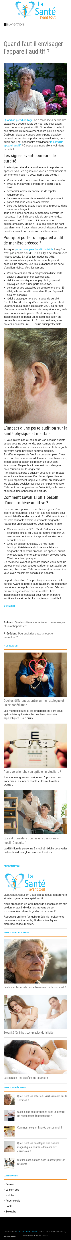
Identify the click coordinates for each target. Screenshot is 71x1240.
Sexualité (10, 1211)
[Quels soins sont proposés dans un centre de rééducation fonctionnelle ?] (9, 1115)
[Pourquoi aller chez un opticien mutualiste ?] (35, 746)
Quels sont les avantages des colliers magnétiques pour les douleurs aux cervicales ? (38, 1147)
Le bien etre (12, 1189)
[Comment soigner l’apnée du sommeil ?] (9, 1131)
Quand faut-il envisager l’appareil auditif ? (33, 47)
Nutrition (10, 1195)
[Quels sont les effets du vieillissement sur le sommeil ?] (35, 961)
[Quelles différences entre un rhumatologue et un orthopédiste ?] (35, 675)
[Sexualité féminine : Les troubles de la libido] (35, 1012)
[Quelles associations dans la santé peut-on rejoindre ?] (9, 1163)
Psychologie (12, 1200)
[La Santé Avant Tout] (35, 18)
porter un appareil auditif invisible (34, 249)
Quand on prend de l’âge (18, 120)
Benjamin (9, 605)
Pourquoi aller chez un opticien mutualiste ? (32, 771)
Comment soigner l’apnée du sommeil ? (39, 1127)
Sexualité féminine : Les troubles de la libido (29, 1032)
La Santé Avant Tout (26, 1232)
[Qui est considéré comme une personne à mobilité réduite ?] (35, 812)
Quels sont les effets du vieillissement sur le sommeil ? (35, 987)
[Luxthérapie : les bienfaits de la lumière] (35, 1057)
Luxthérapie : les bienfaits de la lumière (26, 1078)
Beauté (9, 1184)
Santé (8, 1206)
